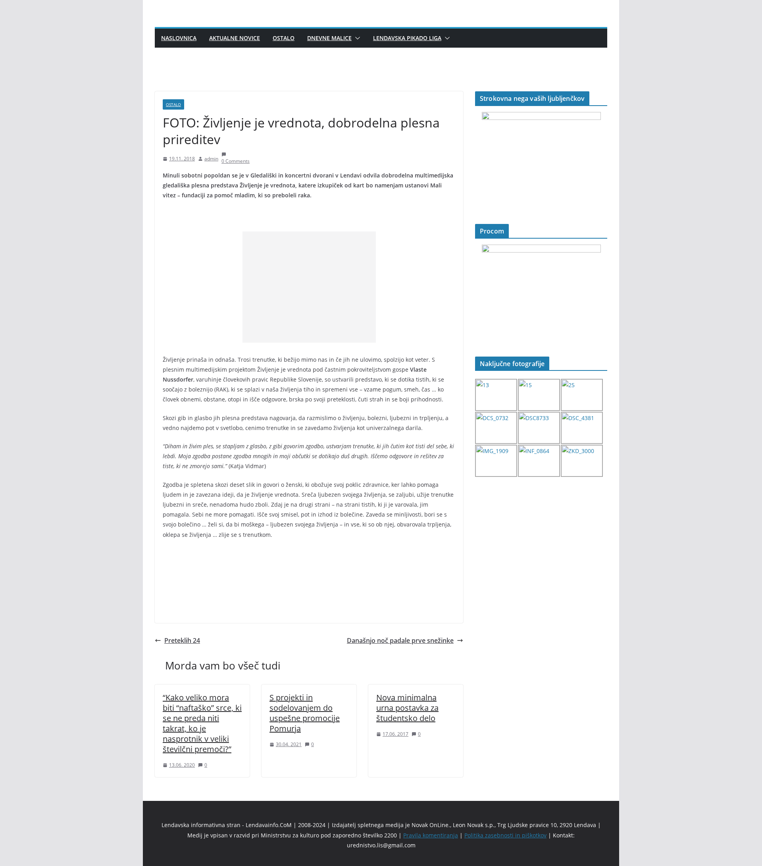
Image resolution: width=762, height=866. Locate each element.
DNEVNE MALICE (329, 38)
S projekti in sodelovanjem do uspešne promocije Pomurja (304, 713)
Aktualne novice (234, 38)
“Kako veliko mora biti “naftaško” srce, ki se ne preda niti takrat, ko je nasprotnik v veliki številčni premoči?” (202, 723)
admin (211, 158)
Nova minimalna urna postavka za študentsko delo (407, 707)
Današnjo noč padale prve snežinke (400, 640)
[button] (356, 38)
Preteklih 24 (182, 640)
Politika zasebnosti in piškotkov (505, 835)
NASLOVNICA (178, 38)
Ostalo (283, 38)
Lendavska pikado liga (407, 38)
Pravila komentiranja (430, 835)
